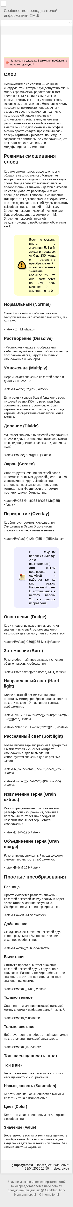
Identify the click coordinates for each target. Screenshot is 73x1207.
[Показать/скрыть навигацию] (3, 4)
